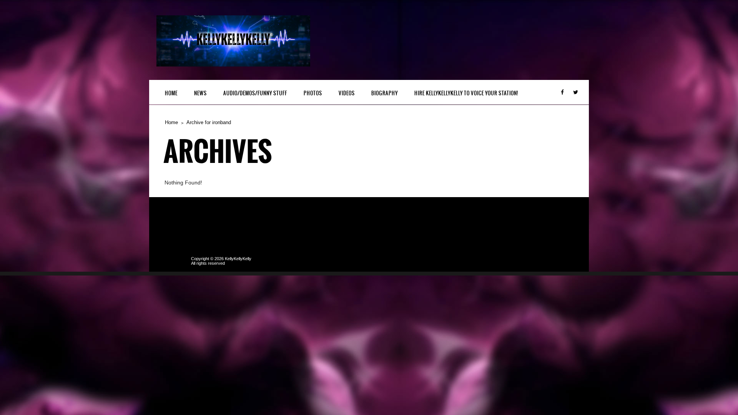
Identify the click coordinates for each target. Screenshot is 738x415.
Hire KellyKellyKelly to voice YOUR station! (466, 93)
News (200, 93)
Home (171, 93)
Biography (384, 93)
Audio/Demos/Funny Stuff (255, 93)
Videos (347, 93)
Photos (313, 93)
